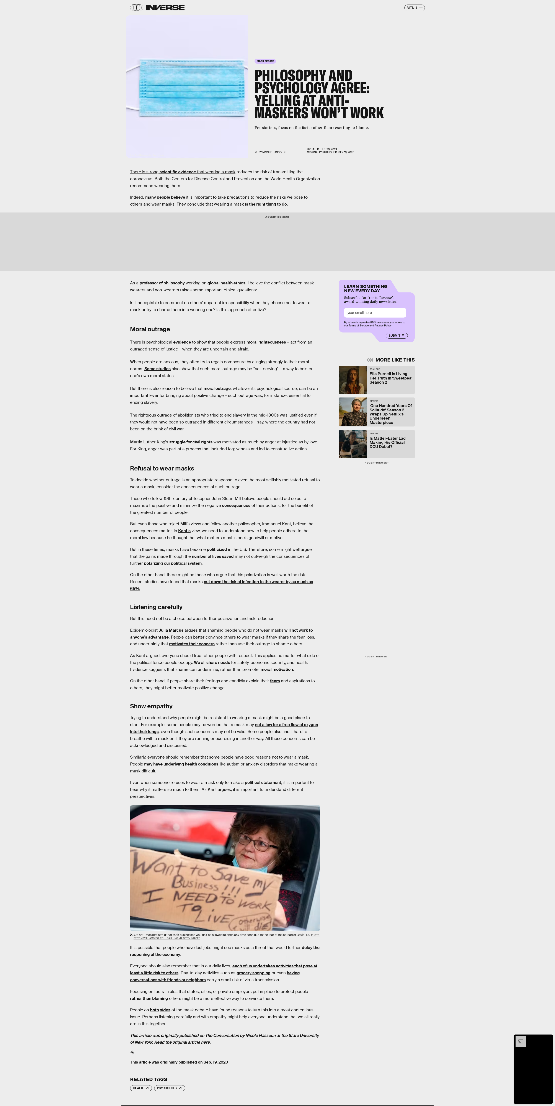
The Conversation (222, 1035)
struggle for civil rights (190, 442)
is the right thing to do (266, 204)
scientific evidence (178, 172)
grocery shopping (254, 973)
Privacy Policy (383, 325)
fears (275, 681)
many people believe (165, 197)
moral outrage (217, 388)
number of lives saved (213, 556)
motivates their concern (192, 644)
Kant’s (184, 531)
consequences (236, 505)
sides (165, 1010)
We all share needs (212, 662)
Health (138, 1088)
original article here (191, 1042)
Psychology (167, 1088)
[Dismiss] (548, 1038)
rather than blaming (149, 998)
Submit (394, 335)
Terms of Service (359, 325)
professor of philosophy (162, 283)
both (154, 1010)
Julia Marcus (171, 630)
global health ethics (226, 283)
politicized (217, 549)
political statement (263, 782)
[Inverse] (165, 7)
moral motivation (277, 669)
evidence (182, 342)
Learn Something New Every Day (365, 288)
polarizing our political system (173, 563)
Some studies (157, 368)
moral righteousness (266, 342)
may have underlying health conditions (181, 764)
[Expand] (518, 1038)
